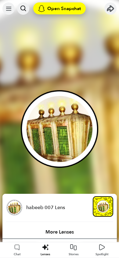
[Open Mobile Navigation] (8, 8)
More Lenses (59, 232)
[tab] (59, 232)
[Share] (110, 8)
